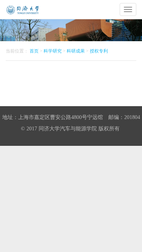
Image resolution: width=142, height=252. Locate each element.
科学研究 (53, 51)
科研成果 (76, 51)
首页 (34, 51)
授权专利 (99, 51)
